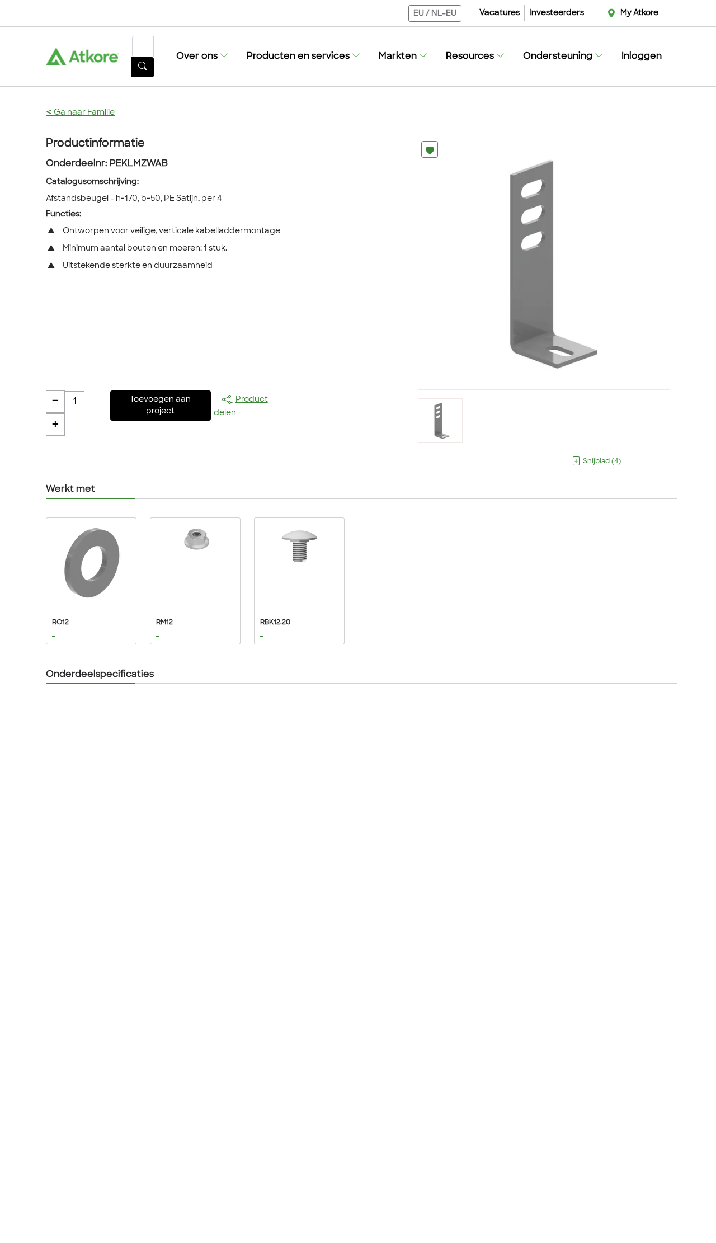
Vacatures (499, 13)
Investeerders (556, 13)
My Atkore (639, 13)
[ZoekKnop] (142, 67)
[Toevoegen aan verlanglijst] (429, 149)
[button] (202, 56)
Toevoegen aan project (160, 406)
